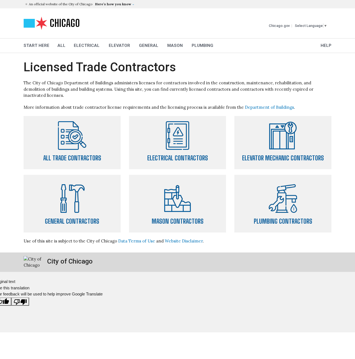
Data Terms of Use (136, 241)
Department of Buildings (269, 107)
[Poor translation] (20, 301)
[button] (178, 4)
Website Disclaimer (184, 241)
